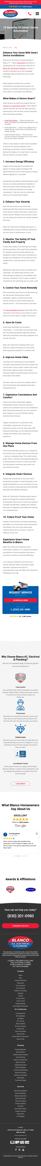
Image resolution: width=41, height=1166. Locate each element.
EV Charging (20, 1116)
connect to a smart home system (14, 106)
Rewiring (20, 1106)
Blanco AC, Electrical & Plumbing (14, 68)
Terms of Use (20, 1001)
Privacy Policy (20, 998)
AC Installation (20, 1016)
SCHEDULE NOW (20, 600)
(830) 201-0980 (21, 609)
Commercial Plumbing (20, 1070)
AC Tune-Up (20, 1021)
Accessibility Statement (20, 1006)
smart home (21, 63)
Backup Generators (21, 1096)
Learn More (20, 784)
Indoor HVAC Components (20, 1036)
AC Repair (20, 1018)
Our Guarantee (20, 985)
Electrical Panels (20, 1098)
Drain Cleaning (20, 1057)
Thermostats (20, 1034)
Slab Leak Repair (20, 1067)
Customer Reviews (20, 980)
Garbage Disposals (20, 1065)
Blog (15, 47)
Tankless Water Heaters (20, 1054)
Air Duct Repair (20, 1023)
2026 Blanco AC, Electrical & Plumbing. (16, 1156)
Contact (20, 996)
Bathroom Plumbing (20, 1075)
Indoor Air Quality (20, 1031)
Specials (20, 993)
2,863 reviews (24, 822)
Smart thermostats (11, 120)
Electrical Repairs (20, 1093)
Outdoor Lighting (20, 1103)
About (20, 975)
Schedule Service (21, 926)
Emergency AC (20, 1013)
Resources (20, 983)
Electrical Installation (20, 1091)
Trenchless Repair (20, 1080)
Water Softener (20, 1062)
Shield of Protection (20, 990)
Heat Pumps (20, 1039)
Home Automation (20, 1108)
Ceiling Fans (20, 1114)
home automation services (15, 310)
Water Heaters (20, 1052)
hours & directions (20, 1135)
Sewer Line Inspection (20, 1060)
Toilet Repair (20, 1078)
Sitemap (20, 1157)
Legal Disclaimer (20, 1003)
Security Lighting (20, 1101)
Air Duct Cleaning (20, 1026)
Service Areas (20, 988)
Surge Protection (20, 1111)
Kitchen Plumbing (20, 1072)
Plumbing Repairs (20, 1049)
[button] (20, 7)
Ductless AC (20, 1029)
